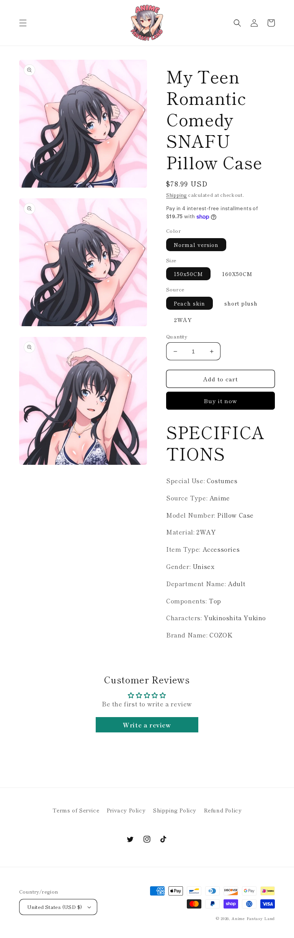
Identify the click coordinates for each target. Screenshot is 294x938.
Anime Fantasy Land (253, 918)
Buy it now (220, 401)
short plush (241, 303)
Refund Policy (223, 810)
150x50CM (188, 274)
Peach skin (189, 303)
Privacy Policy (126, 810)
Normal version (196, 244)
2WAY (183, 320)
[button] (23, 23)
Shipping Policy (174, 810)
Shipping (176, 194)
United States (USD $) (54, 906)
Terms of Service (76, 810)
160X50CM (237, 274)
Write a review (147, 724)
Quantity (176, 336)
